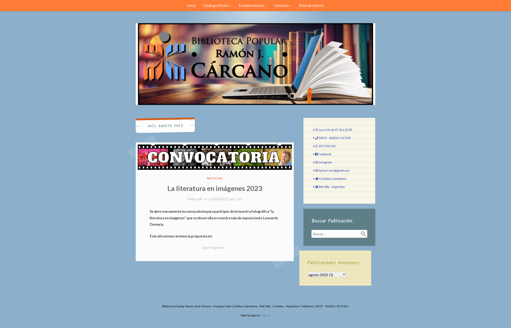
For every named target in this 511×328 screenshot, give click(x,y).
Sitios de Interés (311, 5)
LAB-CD (265, 315)
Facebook (324, 154)
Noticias (214, 178)
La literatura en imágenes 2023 (214, 188)
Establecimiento (251, 5)
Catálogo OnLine (216, 5)
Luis (239, 199)
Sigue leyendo (220, 248)
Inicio (191, 5)
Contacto (281, 5)
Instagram (325, 162)
